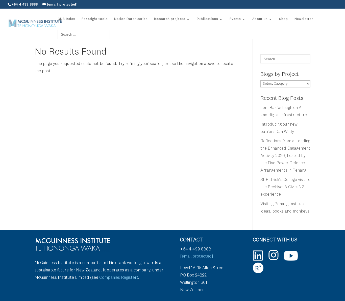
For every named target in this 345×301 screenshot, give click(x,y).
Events (235, 19)
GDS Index (66, 19)
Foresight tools (95, 19)
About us (259, 19)
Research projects (169, 19)
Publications (207, 19)
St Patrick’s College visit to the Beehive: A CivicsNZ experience (285, 187)
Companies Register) (118, 277)
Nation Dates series (130, 19)
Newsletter (303, 19)
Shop (283, 19)
